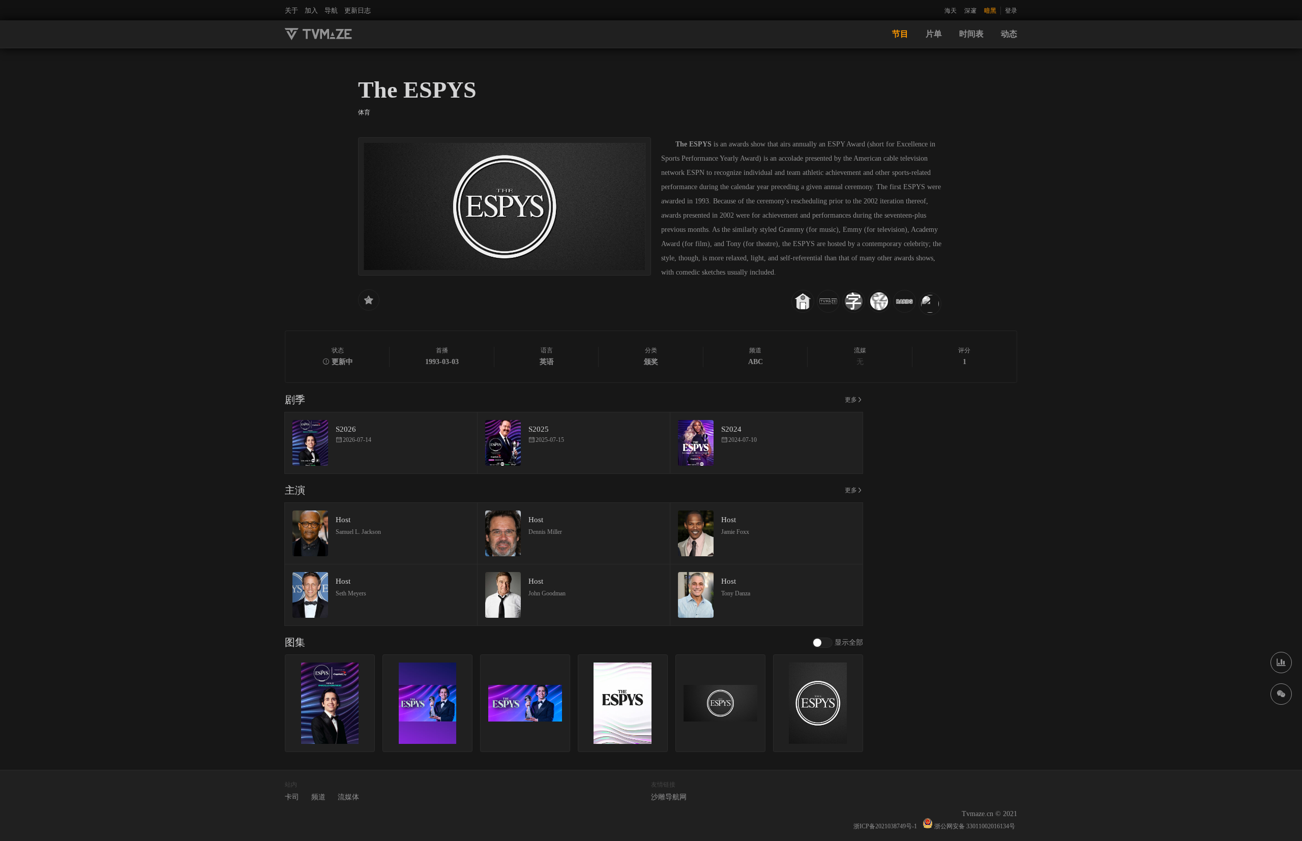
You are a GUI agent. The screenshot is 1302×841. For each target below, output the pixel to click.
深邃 (970, 10)
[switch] (837, 643)
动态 (1009, 33)
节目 (900, 33)
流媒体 (348, 797)
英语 (547, 362)
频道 (318, 797)
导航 (331, 10)
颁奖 (651, 362)
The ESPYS (417, 90)
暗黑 (990, 10)
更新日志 (357, 10)
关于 (291, 10)
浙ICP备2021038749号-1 (885, 826)
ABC (755, 362)
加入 (311, 10)
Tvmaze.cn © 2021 (989, 814)
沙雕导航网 (669, 797)
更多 (851, 399)
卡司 (292, 797)
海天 (950, 10)
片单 (934, 33)
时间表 (971, 33)
